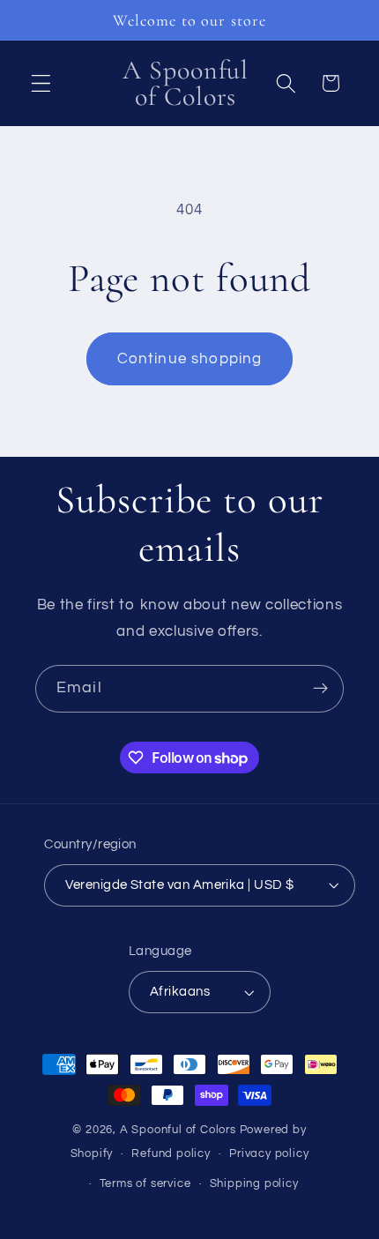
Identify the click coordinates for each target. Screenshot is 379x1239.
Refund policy (170, 1154)
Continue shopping (190, 359)
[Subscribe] (320, 689)
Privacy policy (268, 1154)
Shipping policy (254, 1184)
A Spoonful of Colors (178, 1130)
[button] (41, 83)
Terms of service (145, 1184)
